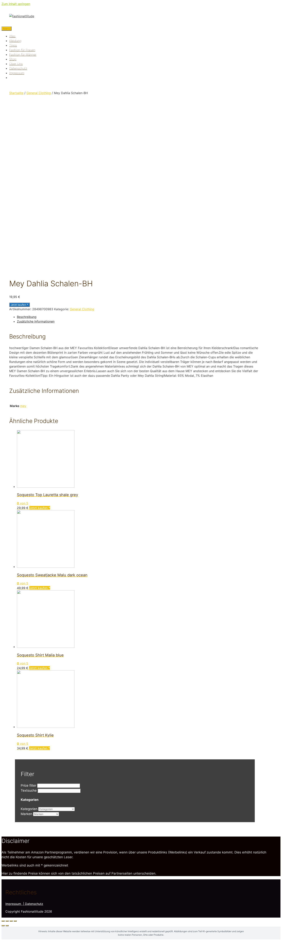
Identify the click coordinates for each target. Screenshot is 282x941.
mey (23, 406)
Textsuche (29, 790)
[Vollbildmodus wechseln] (11, 921)
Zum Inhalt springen (16, 4)
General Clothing (38, 93)
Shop (12, 59)
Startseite (16, 93)
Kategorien (29, 809)
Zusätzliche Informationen (35, 321)
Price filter (28, 785)
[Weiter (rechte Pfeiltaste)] (7, 925)
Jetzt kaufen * (19, 304)
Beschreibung (26, 317)
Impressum (16, 73)
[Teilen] (7, 921)
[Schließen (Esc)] (3, 921)
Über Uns (16, 64)
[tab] (139, 316)
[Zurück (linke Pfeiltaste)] (3, 925)
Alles (12, 36)
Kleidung (15, 41)
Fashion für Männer (22, 54)
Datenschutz (18, 68)
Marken (26, 814)
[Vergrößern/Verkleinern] (15, 921)
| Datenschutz (33, 904)
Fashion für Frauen (22, 50)
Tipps (13, 45)
